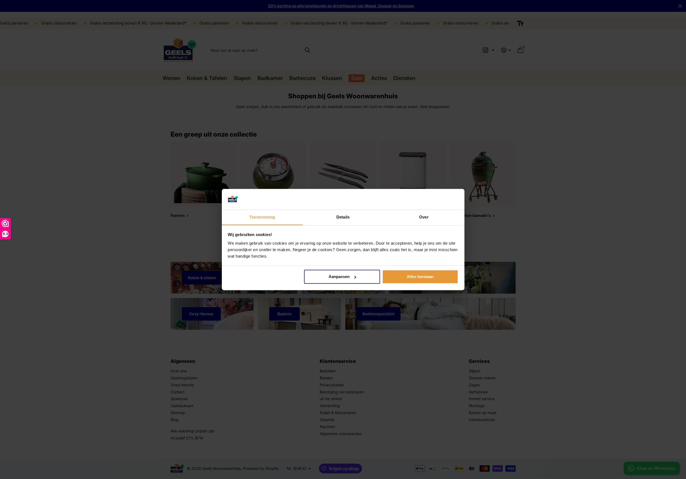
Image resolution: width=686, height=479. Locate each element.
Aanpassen (339, 277)
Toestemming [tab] (262, 217)
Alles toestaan (420, 277)
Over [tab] (423, 217)
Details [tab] (343, 217)
